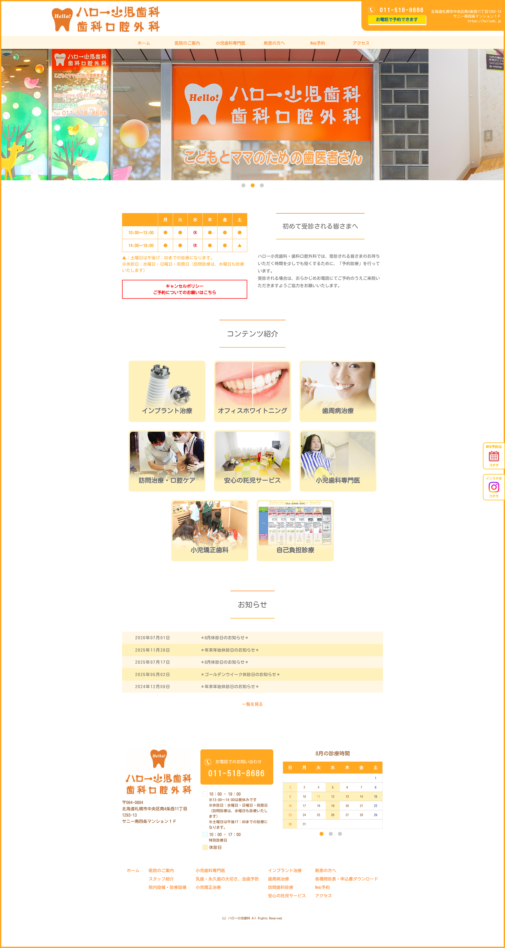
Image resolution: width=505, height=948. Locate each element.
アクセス (361, 43)
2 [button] (253, 185)
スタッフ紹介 (161, 879)
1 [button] (243, 185)
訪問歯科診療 (280, 887)
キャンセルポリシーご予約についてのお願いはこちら (184, 289)
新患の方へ (274, 43)
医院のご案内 (187, 43)
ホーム (144, 43)
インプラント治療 (285, 870)
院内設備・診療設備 (167, 887)
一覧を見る (252, 704)
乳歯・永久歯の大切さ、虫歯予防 (227, 879)
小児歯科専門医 (230, 43)
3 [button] (262, 185)
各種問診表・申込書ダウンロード (346, 879)
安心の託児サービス (287, 896)
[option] (252, 114)
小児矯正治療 (208, 887)
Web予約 (317, 43)
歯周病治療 (278, 879)
